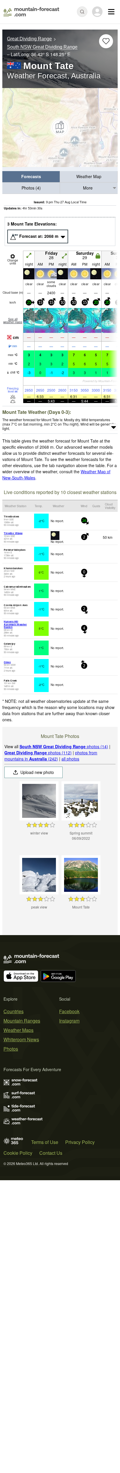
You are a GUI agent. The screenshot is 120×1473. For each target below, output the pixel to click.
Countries (13, 1011)
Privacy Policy (80, 1142)
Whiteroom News (21, 1039)
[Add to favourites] (106, 41)
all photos (70, 759)
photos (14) (64, 746)
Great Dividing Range (29, 38)
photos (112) (38, 753)
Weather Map (88, 176)
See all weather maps (12, 320)
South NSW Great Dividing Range (42, 47)
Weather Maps (18, 1030)
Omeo (7, 662)
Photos (10, 1048)
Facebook (69, 1011)
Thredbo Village (13, 533)
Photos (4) (31, 188)
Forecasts (31, 176)
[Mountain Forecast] (31, 11)
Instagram (69, 1020)
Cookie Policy (17, 1153)
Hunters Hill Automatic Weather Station (15, 624)
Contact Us (50, 1153)
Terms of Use (44, 1142)
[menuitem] (31, 177)
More (88, 188)
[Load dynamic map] (60, 127)
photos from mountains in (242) (50, 756)
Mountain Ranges (21, 1020)
